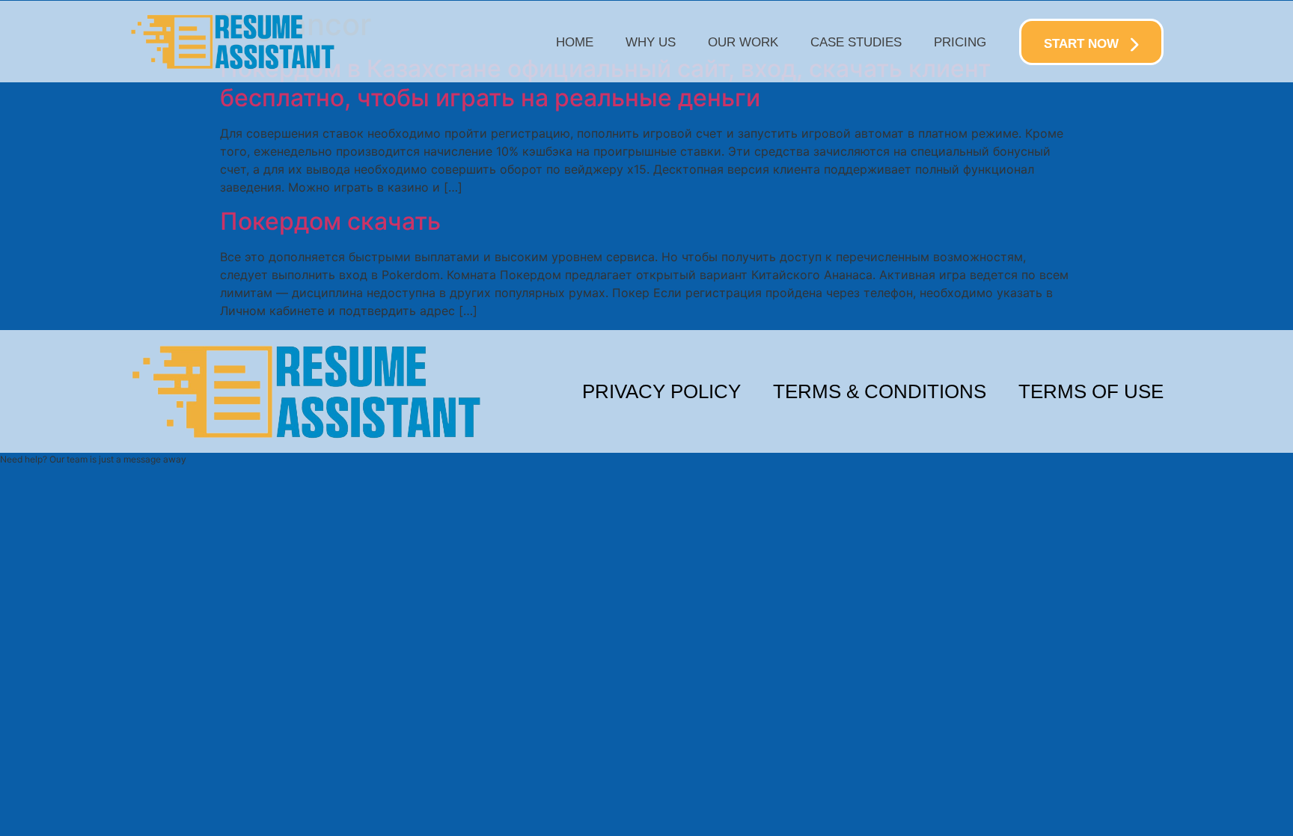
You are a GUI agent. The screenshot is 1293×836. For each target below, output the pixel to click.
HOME (574, 41)
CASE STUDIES (856, 41)
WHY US (651, 41)
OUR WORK (743, 41)
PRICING (960, 41)
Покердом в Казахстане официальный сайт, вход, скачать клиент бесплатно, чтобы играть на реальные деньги (605, 83)
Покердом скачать (330, 221)
